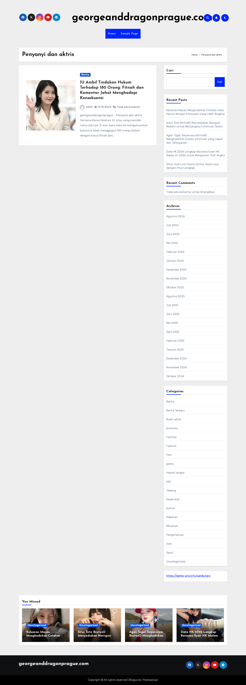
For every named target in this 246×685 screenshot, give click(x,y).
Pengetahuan (175, 534)
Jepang (171, 490)
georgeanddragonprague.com (142, 18)
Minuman (172, 526)
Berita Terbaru (175, 410)
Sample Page (129, 33)
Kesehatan (173, 499)
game (170, 463)
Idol (168, 481)
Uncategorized (176, 561)
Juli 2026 (172, 225)
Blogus (133, 679)
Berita (85, 74)
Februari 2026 (175, 251)
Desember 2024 (176, 358)
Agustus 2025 (175, 296)
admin (89, 106)
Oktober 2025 (175, 287)
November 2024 (176, 367)
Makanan (172, 517)
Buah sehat (173, 419)
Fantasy (171, 437)
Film (169, 454)
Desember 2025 (176, 269)
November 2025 (176, 278)
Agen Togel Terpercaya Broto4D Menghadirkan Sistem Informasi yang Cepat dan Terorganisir (194, 139)
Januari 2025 (175, 349)
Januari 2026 (175, 260)
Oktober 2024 (175, 376)
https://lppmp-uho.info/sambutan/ (188, 575)
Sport (169, 552)
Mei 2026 (172, 243)
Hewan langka (175, 472)
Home (112, 33)
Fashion (171, 446)
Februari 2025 (175, 340)
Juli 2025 (172, 305)
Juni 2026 (173, 234)
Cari (170, 70)
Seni (169, 543)
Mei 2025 (172, 323)
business (172, 428)
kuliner (170, 508)
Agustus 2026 (175, 216)
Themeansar (150, 679)
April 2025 (173, 331)
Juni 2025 (173, 314)
